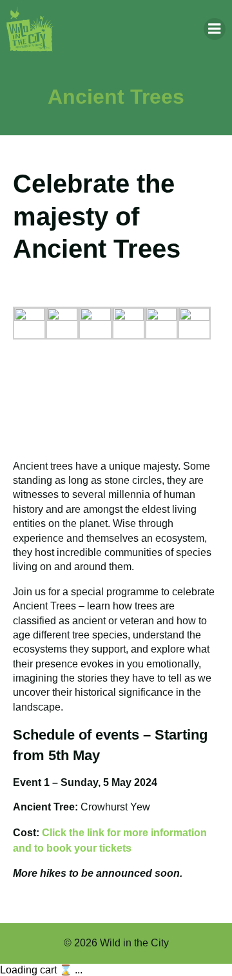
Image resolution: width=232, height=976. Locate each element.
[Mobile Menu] (215, 29)
